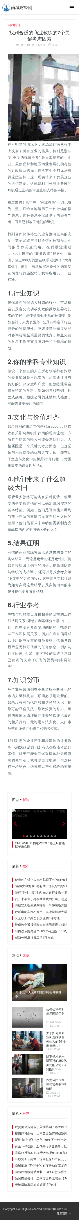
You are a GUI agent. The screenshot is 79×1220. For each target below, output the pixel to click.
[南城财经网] (17, 7)
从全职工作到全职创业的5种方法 (37, 918)
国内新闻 (14, 25)
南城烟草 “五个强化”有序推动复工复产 (41, 1165)
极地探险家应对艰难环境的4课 (36, 1184)
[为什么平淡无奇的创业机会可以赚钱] (39, 982)
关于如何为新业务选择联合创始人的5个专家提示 (56, 1039)
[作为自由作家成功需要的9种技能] (27, 1088)
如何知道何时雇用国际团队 (55, 1011)
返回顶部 (62, 1213)
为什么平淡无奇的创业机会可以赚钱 (38, 994)
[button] (24, 836)
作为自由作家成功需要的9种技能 (56, 1084)
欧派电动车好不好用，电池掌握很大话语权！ (45, 912)
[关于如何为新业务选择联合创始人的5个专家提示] (27, 1041)
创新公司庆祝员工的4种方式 (34, 937)
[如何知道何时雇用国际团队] (27, 1017)
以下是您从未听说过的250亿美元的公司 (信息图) (56, 1062)
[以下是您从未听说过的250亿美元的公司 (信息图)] (27, 1064)
